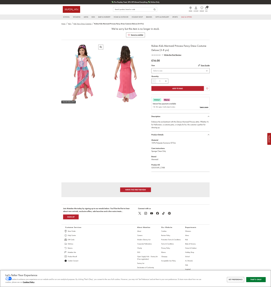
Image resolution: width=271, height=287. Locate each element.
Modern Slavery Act (143, 240)
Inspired (187, 269)
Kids (69, 24)
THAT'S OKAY (256, 279)
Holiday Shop (189, 252)
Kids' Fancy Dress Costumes (82, 24)
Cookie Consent (73, 261)
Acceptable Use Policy (168, 261)
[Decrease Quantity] (153, 81)
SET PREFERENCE (236, 279)
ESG (138, 252)
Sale (186, 265)
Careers (139, 235)
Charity (139, 248)
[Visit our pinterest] (169, 213)
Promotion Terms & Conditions (171, 240)
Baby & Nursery (190, 244)
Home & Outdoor (191, 248)
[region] (135, 278)
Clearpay (164, 256)
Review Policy (165, 235)
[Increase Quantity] (166, 81)
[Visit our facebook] (157, 213)
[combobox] (180, 70)
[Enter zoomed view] (100, 47)
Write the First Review (172, 55)
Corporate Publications (144, 244)
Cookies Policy (29, 282)
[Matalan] (71, 9)
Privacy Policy (165, 248)
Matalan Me (72, 252)
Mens (187, 235)
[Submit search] (154, 9)
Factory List (140, 263)
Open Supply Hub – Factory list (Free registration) (147, 257)
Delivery (70, 244)
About (139, 231)
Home (63, 24)
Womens (188, 231)
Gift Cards (71, 240)
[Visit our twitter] (139, 213)
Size (153, 65)
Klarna (163, 252)
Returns (70, 248)
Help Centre (72, 235)
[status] (160, 81)
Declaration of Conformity (145, 267)
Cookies (164, 231)
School (187, 256)
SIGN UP (71, 217)
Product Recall (72, 256)
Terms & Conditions (167, 244)
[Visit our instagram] (145, 213)
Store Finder (72, 231)
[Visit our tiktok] (163, 213)
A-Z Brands (189, 261)
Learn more (204, 107)
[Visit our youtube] (151, 213)
